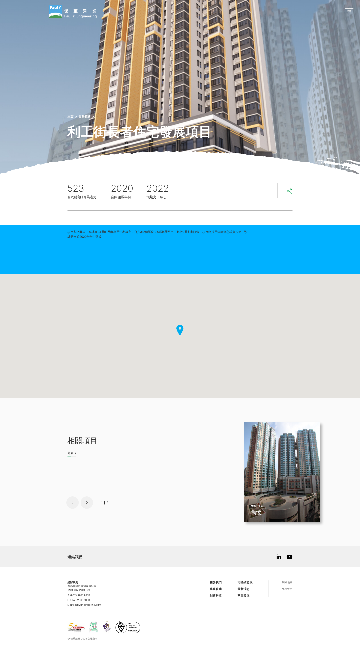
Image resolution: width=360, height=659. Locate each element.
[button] (72, 502)
